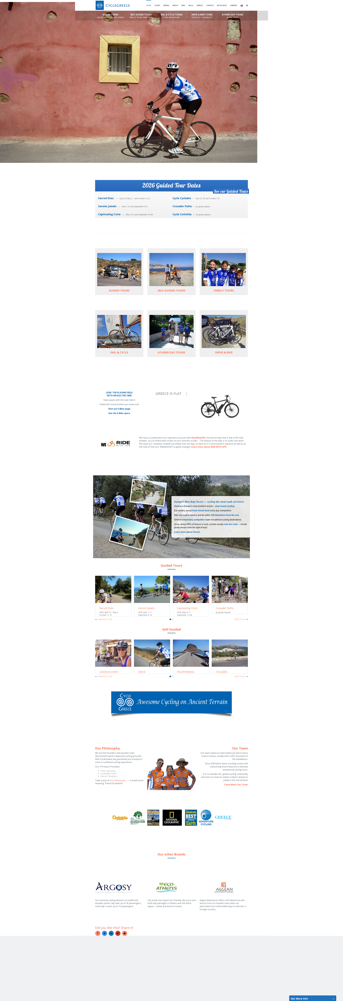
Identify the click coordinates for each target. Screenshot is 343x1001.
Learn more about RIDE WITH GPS (208, 446)
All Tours (98, 953)
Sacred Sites (107, 198)
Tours (157, 5)
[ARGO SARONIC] (230, 653)
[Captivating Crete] (152, 589)
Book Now (222, 5)
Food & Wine (204, 962)
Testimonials (178, 955)
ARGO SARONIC (224, 671)
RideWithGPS (198, 437)
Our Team (151, 950)
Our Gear (150, 957)
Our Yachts (151, 960)
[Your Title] (232, 984)
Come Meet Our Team (236, 784)
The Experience (179, 953)
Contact (210, 5)
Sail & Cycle (125, 955)
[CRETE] (113, 653)
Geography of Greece (208, 953)
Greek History (205, 950)
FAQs (176, 957)
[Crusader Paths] (191, 589)
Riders (166, 5)
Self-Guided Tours (140, 15)
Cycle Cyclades (182, 198)
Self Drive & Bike (127, 957)
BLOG (191, 5)
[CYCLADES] (191, 653)
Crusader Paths (182, 206)
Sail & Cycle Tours (171, 15)
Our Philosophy (118, 780)
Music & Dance (205, 964)
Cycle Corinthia (183, 214)
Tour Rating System (181, 960)
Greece (97, 960)
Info (183, 5)
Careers (233, 5)
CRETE (103, 671)
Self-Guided (125, 953)
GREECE (200, 5)
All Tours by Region (102, 955)
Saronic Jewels (107, 206)
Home (148, 5)
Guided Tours (110, 15)
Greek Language (206, 955)
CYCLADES (183, 671)
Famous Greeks (205, 960)
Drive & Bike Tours (202, 15)
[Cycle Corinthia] (230, 589)
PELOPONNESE (146, 671)
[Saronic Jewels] (113, 589)
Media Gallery (179, 950)
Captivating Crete (109, 214)
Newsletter (236, 958)
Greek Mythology (206, 957)
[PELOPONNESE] (152, 653)
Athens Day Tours (232, 15)
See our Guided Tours (231, 191)
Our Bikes (151, 955)
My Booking (236, 951)
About (175, 5)
